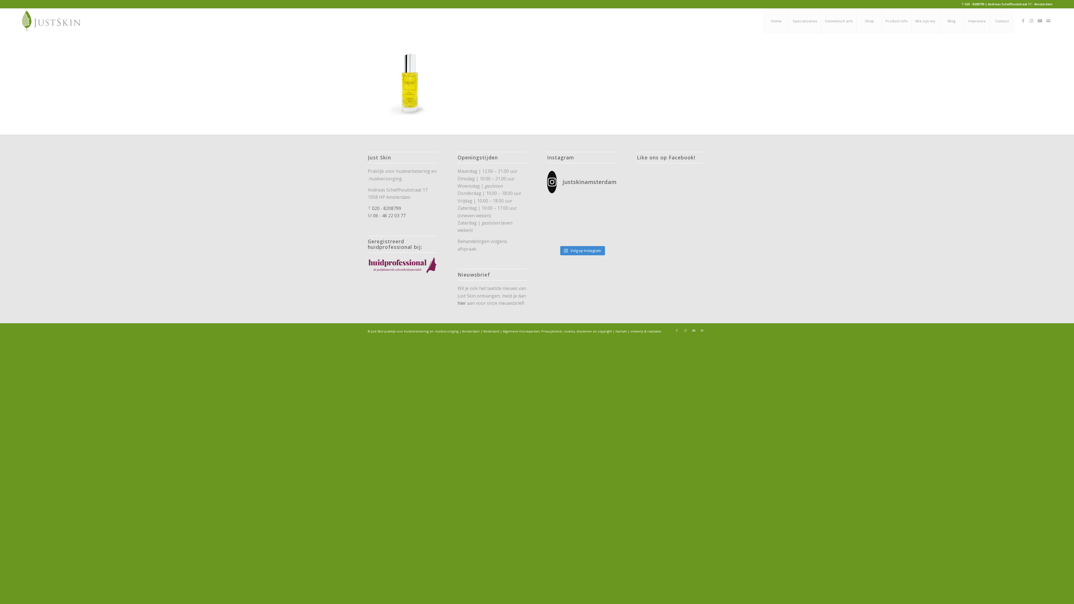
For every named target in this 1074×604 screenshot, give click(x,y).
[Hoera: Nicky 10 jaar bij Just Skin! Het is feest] (605, 221)
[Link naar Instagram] (1031, 20)
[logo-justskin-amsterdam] (52, 21)
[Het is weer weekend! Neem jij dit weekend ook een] (557, 221)
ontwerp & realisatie (645, 331)
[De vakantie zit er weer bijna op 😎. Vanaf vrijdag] (605, 235)
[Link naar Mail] (1048, 20)
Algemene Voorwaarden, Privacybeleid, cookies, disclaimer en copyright (557, 331)
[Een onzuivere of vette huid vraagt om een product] (581, 206)
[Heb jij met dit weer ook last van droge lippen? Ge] (605, 206)
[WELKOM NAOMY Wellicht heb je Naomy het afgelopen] (581, 235)
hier (462, 303)
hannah (621, 331)
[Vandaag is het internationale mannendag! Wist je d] (557, 206)
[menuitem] (776, 21)
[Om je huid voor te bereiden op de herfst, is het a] (557, 235)
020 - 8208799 (386, 208)
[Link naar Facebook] (1023, 20)
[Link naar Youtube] (1040, 20)
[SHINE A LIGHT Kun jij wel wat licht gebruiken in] (581, 221)
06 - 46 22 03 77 (389, 216)
